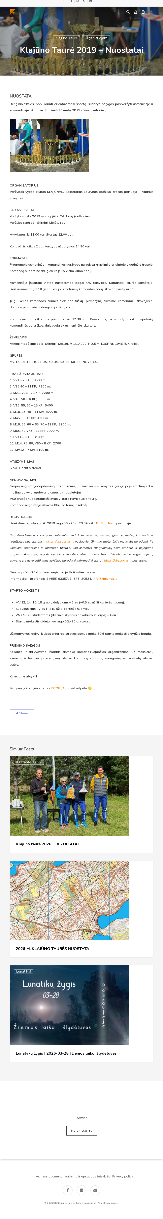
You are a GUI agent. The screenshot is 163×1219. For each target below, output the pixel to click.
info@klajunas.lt (105, 579)
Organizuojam (96, 38)
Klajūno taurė (66, 38)
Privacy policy (122, 1176)
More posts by (81, 1130)
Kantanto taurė (29, 762)
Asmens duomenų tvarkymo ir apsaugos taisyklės (73, 1176)
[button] (151, 12)
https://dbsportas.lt (60, 541)
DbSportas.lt (105, 523)
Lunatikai (23, 971)
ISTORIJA (58, 688)
